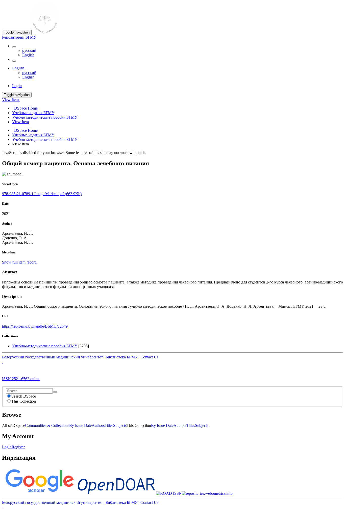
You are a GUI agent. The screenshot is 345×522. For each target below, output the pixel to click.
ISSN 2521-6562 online (21, 379)
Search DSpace (23, 396)
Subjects (120, 425)
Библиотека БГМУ (122, 357)
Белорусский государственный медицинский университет (53, 357)
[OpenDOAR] (116, 493)
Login (7, 447)
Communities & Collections (47, 425)
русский (29, 50)
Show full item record (19, 262)
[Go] (55, 392)
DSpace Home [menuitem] (25, 108)
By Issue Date (80, 425)
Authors (98, 425)
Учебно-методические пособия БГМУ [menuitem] (44, 117)
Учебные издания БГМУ (33, 135)
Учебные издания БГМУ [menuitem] (33, 113)
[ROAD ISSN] (169, 493)
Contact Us (149, 357)
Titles (109, 425)
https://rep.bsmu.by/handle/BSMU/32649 (35, 326)
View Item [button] (11, 99)
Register (18, 447)
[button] (14, 47)
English (28, 55)
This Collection (23, 401)
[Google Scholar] (39, 493)
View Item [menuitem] (20, 122)
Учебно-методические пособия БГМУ (44, 139)
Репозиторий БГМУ (19, 37)
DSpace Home (26, 130)
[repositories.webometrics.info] (207, 493)
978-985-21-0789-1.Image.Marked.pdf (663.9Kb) (42, 194)
